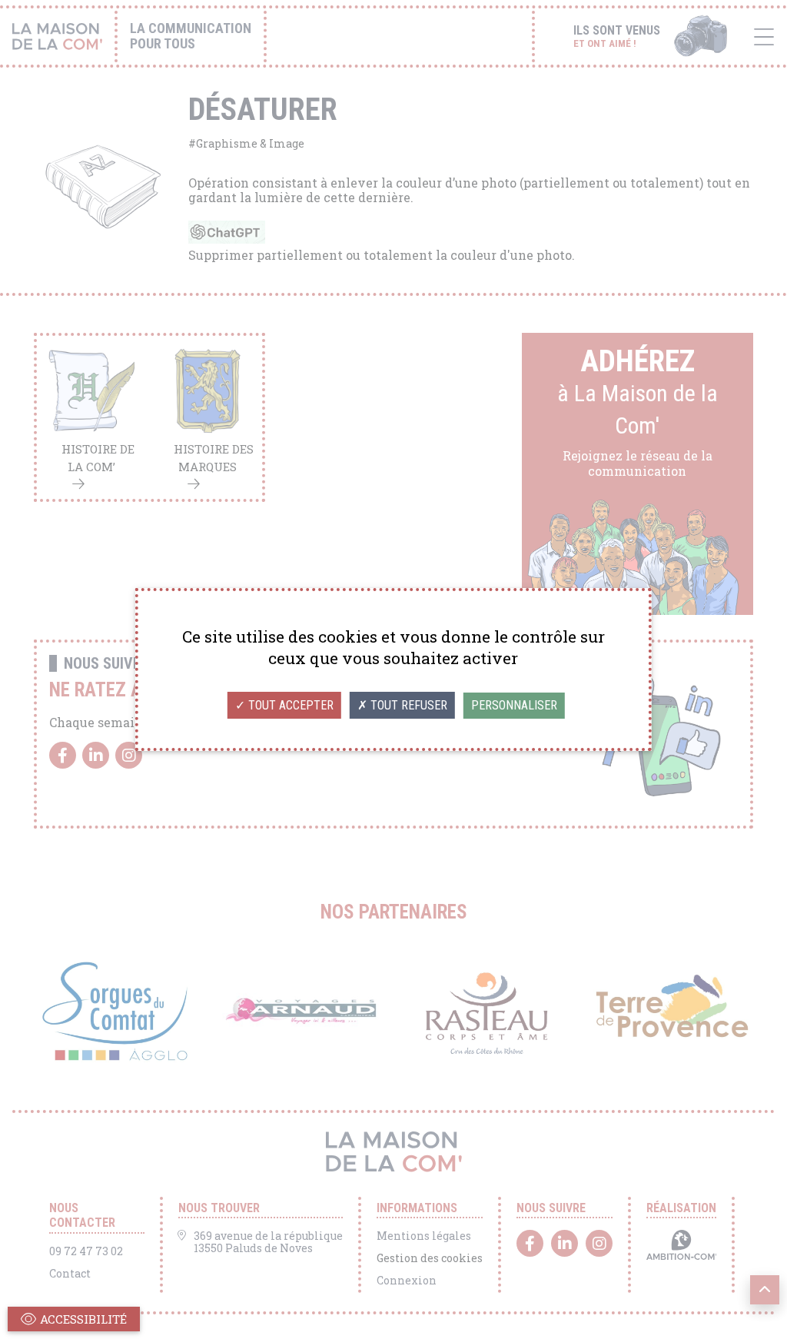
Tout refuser (407, 705)
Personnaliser (514, 705)
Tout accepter (289, 705)
